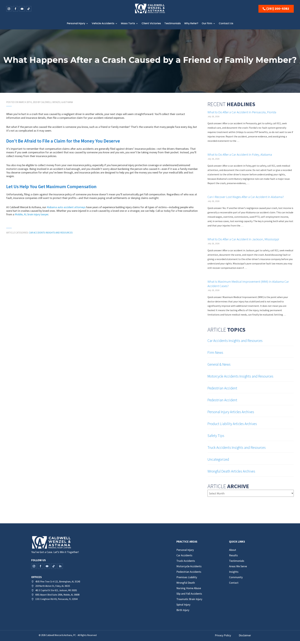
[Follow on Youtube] (22, 8)
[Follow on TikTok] (28, 8)
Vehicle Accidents (103, 23)
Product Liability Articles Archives (232, 423)
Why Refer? (191, 23)
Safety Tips (216, 435)
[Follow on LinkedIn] (60, 566)
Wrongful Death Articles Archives (231, 471)
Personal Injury (76, 23)
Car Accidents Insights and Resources (51, 232)
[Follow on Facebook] (15, 8)
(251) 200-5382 (277, 9)
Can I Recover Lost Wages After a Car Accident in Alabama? (246, 197)
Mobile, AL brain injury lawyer (31, 214)
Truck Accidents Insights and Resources (237, 447)
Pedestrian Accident (222, 388)
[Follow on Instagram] (9, 8)
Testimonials (172, 23)
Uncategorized (218, 459)
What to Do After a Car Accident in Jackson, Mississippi (243, 239)
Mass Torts (128, 23)
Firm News (215, 352)
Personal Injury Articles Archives (231, 411)
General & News (219, 364)
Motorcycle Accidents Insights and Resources (240, 376)
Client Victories (151, 23)
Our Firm (207, 23)
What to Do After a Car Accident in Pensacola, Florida (242, 112)
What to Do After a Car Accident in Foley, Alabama (240, 154)
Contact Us (226, 23)
